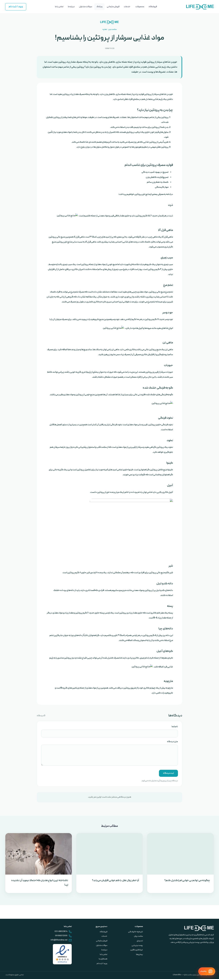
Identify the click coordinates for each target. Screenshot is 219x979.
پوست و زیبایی (137, 945)
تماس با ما (103, 954)
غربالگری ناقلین (136, 950)
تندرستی (140, 941)
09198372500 (61, 935)
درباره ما (104, 950)
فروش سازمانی (101, 941)
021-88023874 (61, 931)
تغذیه (104, 29)
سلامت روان (138, 936)
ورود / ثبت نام (16, 6)
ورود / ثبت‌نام (102, 963)
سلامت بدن (112, 29)
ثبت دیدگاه (168, 773)
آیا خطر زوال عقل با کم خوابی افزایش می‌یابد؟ (115, 880)
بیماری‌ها (139, 954)
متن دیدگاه (172, 741)
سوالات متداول (101, 945)
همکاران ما (103, 959)
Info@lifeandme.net (59, 940)
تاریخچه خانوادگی (135, 932)
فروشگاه (103, 932)
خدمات (104, 936)
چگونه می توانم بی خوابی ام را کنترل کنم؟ (187, 880)
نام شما (175, 726)
